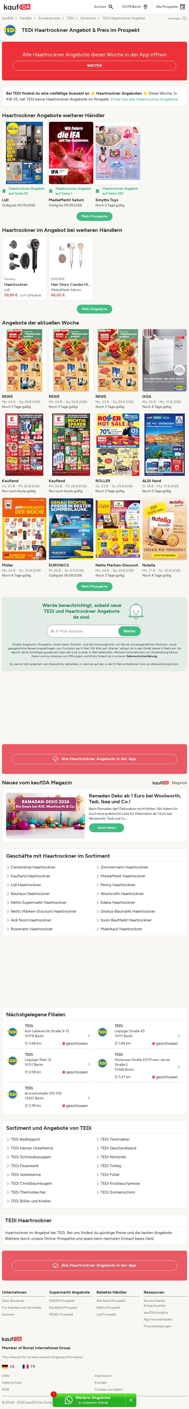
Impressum (103, 1376)
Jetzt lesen (106, 828)
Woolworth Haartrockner (122, 893)
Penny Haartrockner (118, 884)
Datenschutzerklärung (141, 656)
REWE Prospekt (61, 1314)
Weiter (129, 631)
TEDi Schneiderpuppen (31, 1157)
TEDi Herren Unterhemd (32, 1148)
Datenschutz (12, 1383)
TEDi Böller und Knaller (31, 1201)
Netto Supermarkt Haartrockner (38, 902)
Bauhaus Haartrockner (30, 893)
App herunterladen (158, 1319)
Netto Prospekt (108, 1308)
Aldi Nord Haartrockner (31, 920)
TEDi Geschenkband (118, 1148)
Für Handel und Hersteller (22, 1308)
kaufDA (7, 18)
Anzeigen (174, 18)
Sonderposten (49, 18)
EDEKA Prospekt (62, 1301)
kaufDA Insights (156, 1312)
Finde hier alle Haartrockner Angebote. (144, 99)
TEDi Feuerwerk (25, 1165)
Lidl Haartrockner (26, 884)
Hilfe (5, 1376)
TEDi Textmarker (115, 1139)
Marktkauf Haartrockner (121, 929)
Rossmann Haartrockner (32, 929)
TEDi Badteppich (25, 1139)
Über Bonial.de (13, 1301)
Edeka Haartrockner (118, 902)
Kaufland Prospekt (63, 1308)
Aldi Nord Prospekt (110, 1301)
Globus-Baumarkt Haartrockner (128, 911)
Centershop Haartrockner (33, 867)
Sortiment (88, 18)
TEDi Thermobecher (28, 1192)
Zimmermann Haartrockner (124, 867)
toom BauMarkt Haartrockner (126, 920)
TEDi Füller (110, 1174)
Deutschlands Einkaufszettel (155, 1303)
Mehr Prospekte (94, 216)
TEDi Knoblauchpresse (120, 1183)
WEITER (94, 65)
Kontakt (100, 1383)
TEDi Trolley (111, 1165)
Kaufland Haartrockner (30, 876)
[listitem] (24, 165)
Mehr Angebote (95, 309)
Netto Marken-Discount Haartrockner (44, 911)
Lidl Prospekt (106, 1314)
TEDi (70, 18)
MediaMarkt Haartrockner (123, 876)
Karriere (8, 1314)
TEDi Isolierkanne (26, 1174)
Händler (26, 18)
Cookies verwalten (108, 1389)
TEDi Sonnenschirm (118, 1192)
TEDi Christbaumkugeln (31, 1183)
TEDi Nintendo (113, 1157)
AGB (5, 1389)
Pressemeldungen (158, 1326)
